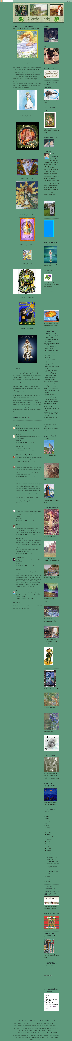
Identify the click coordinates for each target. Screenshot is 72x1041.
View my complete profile (51, 196)
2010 (46, 825)
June (48, 843)
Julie (17, 590)
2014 (46, 816)
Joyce (17, 524)
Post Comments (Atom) (24, 608)
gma (17, 509)
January (48, 876)
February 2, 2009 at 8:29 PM (25, 520)
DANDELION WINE (52, 857)
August (48, 839)
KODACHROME (51, 855)
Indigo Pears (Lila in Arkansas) (51, 381)
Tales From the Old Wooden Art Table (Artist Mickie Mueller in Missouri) (51, 413)
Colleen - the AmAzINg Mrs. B (23, 454)
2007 (46, 881)
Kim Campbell (19, 425)
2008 (46, 879)
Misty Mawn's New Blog (49, 383)
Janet (17, 465)
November (49, 832)
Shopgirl (18, 434)
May (48, 846)
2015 (46, 814)
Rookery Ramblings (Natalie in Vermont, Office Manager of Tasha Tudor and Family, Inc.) (51, 399)
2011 (46, 823)
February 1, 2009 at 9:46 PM (25, 442)
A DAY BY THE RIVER (52, 861)
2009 (46, 828)
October (49, 834)
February (49, 853)
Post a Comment (16, 602)
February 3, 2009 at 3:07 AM (25, 553)
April (48, 848)
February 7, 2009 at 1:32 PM (25, 565)
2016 (46, 811)
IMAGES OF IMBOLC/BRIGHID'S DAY (52, 871)
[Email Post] (28, 417)
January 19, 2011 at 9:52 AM (25, 586)
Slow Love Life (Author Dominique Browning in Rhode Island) (51, 408)
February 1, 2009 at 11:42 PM (25, 451)
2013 (46, 818)
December (49, 830)
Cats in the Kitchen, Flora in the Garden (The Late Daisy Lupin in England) (51, 355)
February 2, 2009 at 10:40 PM (25, 534)
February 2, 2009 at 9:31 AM (25, 476)
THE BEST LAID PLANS (53, 864)
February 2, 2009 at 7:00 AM (25, 461)
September (49, 836)
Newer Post (15, 605)
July (48, 841)
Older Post (39, 605)
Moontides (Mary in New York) (51, 388)
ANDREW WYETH (51, 859)
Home (27, 605)
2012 (46, 821)
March (48, 850)
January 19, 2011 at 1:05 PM (25, 598)
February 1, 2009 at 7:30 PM (25, 430)
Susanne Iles (19, 557)
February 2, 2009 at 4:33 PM (25, 505)
